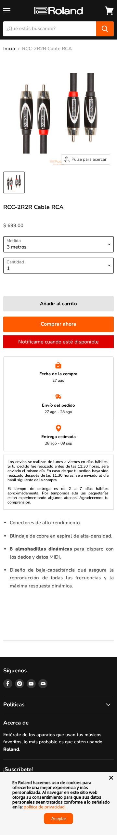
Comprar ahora (58, 324)
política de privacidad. (45, 807)
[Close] (111, 777)
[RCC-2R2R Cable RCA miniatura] (14, 182)
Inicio (9, 49)
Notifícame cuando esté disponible (58, 341)
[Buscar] (105, 28)
